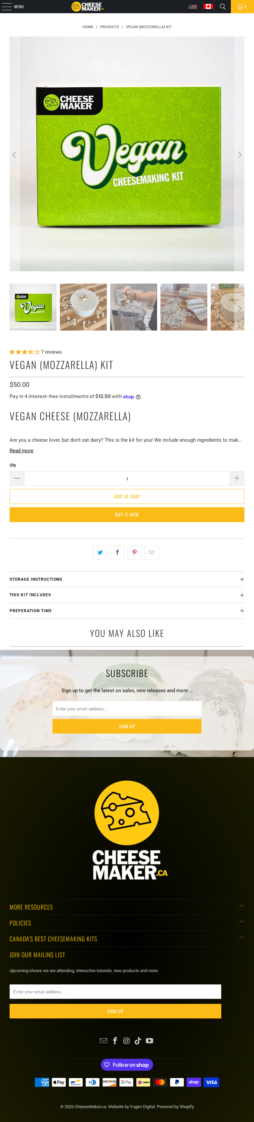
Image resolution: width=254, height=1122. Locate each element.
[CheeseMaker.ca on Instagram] (127, 1041)
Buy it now (127, 514)
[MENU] (3, 6)
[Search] (223, 6)
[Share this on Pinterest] (135, 552)
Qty (13, 465)
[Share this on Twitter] (100, 552)
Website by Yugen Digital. (132, 1106)
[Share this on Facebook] (117, 552)
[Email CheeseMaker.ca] (104, 1041)
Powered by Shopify (175, 1106)
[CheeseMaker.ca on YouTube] (150, 1041)
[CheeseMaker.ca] (87, 7)
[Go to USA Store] (192, 6)
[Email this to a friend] (152, 552)
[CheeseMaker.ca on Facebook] (115, 1041)
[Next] (239, 155)
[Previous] (14, 155)
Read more (21, 451)
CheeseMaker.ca (90, 1106)
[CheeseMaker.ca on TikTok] (138, 1041)
